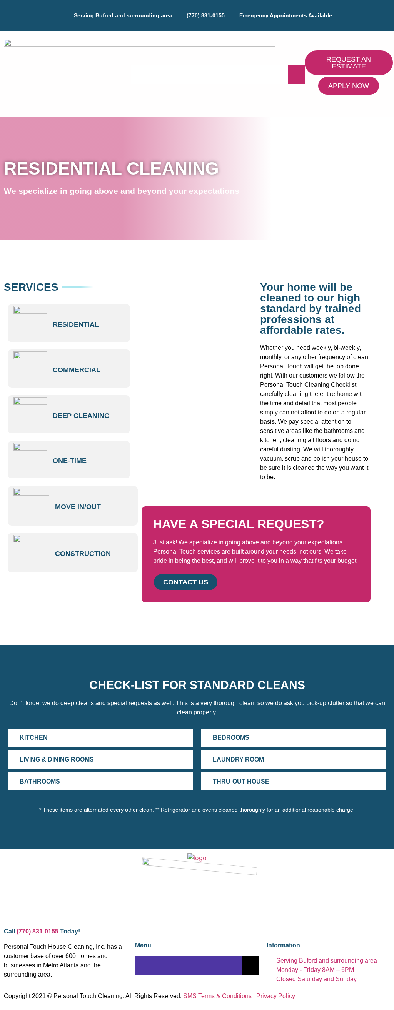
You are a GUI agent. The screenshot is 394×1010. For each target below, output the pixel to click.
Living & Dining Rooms (57, 759)
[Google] (202, 23)
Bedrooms (231, 737)
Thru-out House (241, 781)
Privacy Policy (275, 996)
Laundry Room (238, 759)
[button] (100, 738)
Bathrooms (40, 781)
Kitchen (34, 737)
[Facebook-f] (192, 23)
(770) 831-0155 (37, 931)
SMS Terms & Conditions (217, 996)
